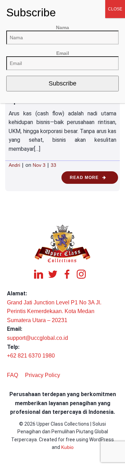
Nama (62, 27)
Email (62, 53)
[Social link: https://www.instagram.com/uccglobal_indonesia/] (84, 274)
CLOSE (115, 9)
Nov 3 (39, 165)
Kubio (67, 447)
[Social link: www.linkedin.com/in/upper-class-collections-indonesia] (41, 274)
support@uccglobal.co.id (37, 338)
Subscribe (62, 83)
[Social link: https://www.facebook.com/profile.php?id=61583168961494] (69, 274)
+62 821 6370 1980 (31, 356)
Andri (14, 165)
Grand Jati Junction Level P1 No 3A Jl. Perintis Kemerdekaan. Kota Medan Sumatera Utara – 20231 (54, 311)
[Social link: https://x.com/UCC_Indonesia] (55, 274)
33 (53, 165)
